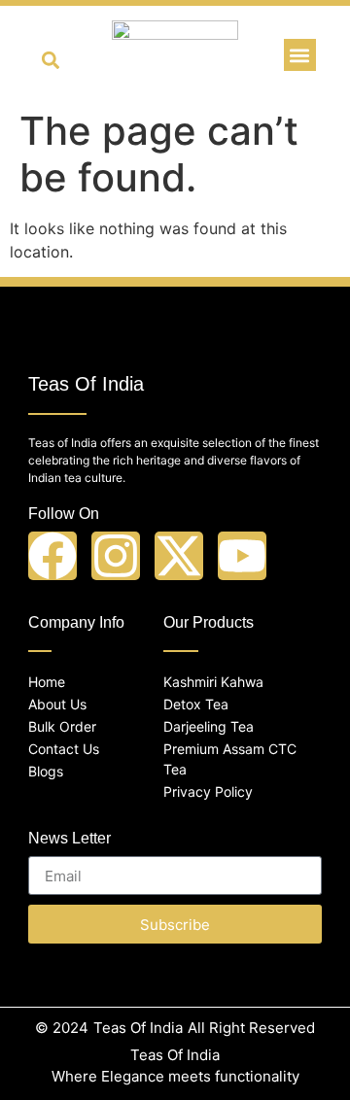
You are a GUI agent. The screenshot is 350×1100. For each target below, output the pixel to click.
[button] (51, 61)
